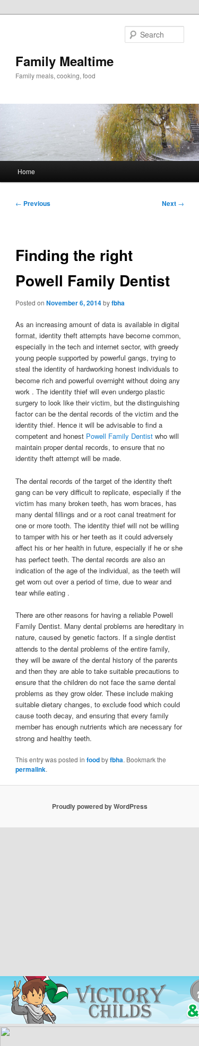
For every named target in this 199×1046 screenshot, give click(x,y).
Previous (32, 203)
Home (26, 171)
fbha (118, 303)
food (93, 759)
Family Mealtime (64, 61)
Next (173, 203)
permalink (30, 769)
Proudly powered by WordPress (100, 806)
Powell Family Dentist (119, 436)
